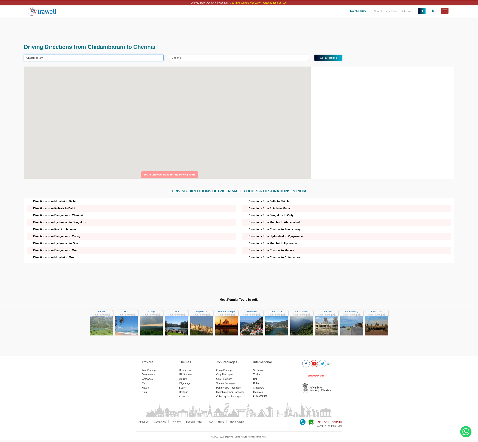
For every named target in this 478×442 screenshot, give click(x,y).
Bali (255, 379)
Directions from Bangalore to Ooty (271, 215)
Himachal (251, 311)
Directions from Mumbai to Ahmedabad (274, 222)
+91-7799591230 (329, 422)
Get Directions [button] (328, 57)
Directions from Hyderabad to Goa (55, 243)
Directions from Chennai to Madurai (272, 250)
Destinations (148, 374)
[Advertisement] (136, 30)
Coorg (151, 311)
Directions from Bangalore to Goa (55, 250)
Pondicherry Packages (228, 387)
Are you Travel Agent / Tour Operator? (210, 2)
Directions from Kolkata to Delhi (54, 208)
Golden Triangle (226, 311)
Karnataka (376, 311)
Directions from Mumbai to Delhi (54, 201)
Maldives (258, 392)
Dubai (256, 383)
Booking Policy (194, 421)
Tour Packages (101, 314)
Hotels (145, 387)
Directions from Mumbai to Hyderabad (273, 243)
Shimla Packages (225, 383)
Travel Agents (237, 421)
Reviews (176, 421)
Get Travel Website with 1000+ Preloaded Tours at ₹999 (258, 2)
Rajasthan (201, 311)
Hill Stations (185, 374)
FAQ (210, 421)
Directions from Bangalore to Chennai (58, 215)
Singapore (258, 387)
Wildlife (183, 379)
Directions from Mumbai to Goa (53, 257)
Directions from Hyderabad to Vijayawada (276, 236)
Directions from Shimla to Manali (270, 208)
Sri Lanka (258, 370)
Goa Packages (224, 379)
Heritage (183, 392)
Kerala (101, 311)
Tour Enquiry (358, 10)
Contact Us (160, 421)
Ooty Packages (224, 374)
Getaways (147, 379)
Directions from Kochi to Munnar (54, 229)
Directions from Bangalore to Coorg (56, 236)
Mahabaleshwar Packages (230, 392)
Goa (126, 311)
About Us (144, 421)
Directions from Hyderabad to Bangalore (59, 222)
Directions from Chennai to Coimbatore (274, 257)
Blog (144, 392)
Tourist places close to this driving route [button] (169, 174)
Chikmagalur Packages (228, 396)
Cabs (145, 383)
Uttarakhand (276, 311)
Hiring (221, 421)
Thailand (257, 374)
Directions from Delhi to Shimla (269, 201)
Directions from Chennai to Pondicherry (275, 229)
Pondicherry (351, 311)
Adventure (184, 396)
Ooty (176, 311)
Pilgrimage (184, 383)
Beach (182, 387)
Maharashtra (301, 311)
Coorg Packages (225, 370)
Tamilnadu (326, 311)
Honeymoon (185, 370)
